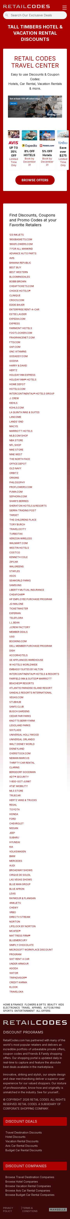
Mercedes (15, 860)
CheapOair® (17, 594)
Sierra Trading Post (22, 510)
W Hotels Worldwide (23, 664)
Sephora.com (18, 496)
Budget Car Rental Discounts (23, 1150)
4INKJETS (15, 902)
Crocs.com (16, 300)
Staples (14, 571)
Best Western (18, 272)
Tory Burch (17, 524)
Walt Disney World (22, 744)
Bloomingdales (19, 276)
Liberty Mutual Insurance (26, 589)
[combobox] (36, 15)
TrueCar (15, 795)
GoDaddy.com (18, 356)
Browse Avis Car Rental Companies (27, 1190)
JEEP (12, 832)
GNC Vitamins (17, 351)
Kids (61, 1004)
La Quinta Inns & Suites (24, 412)
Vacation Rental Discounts (21, 1141)
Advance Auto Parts (22, 253)
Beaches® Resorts (21, 683)
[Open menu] (64, 8)
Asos (12, 575)
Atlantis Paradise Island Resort (30, 688)
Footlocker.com (20, 332)
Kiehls (13, 402)
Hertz (13, 370)
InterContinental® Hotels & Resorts (34, 673)
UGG (12, 636)
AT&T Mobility (18, 786)
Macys (13, 426)
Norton (14, 921)
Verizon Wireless (20, 538)
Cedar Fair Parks (20, 716)
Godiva (13, 360)
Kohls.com (16, 407)
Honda (13, 814)
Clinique (14, 295)
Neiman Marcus (19, 758)
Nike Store (16, 449)
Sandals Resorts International (30, 692)
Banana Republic (20, 262)
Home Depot (17, 384)
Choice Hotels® (20, 290)
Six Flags (15, 730)
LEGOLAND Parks (19, 725)
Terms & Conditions (30, 1210)
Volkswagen (17, 851)
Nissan (13, 828)
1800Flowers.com (21, 244)
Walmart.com (18, 543)
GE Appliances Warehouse (26, 659)
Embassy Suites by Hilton (26, 669)
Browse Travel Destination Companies (29, 1177)
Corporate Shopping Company (25, 1108)
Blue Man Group (20, 884)
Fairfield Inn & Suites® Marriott (30, 678)
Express (14, 323)
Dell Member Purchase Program (30, 645)
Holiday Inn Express (22, 374)
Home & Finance (13, 1004)
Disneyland (16, 748)
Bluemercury (18, 940)
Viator (13, 973)
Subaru (14, 837)
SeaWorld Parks (20, 580)
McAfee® (15, 930)
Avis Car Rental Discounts (21, 1145)
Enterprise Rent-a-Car (24, 309)
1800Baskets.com (20, 239)
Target (14, 515)
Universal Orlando (22, 739)
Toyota (14, 809)
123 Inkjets (16, 234)
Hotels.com (17, 388)
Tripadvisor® (18, 977)
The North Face (19, 459)
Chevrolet (16, 823)
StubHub (15, 702)
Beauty (52, 1004)
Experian (15, 613)
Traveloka (16, 991)
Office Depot (18, 463)
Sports (8, 1010)
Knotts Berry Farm (22, 720)
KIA (11, 846)
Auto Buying (52, 1007)
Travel (25, 1007)
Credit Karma (18, 982)
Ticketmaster (18, 608)
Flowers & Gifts (35, 1004)
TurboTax (16, 533)
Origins (14, 477)
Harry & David (18, 365)
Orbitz (13, 473)
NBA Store (16, 440)
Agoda (13, 968)
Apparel (37, 1007)
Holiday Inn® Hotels (22, 379)
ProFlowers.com (20, 487)
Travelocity (17, 529)
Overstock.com (20, 753)
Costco (14, 552)
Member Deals (18, 631)
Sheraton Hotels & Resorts (28, 505)
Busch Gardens (19, 711)
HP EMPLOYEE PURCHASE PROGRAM (30, 599)
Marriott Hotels (20, 431)
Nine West (15, 454)
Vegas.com (16, 697)
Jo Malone (16, 603)
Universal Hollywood (24, 734)
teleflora (16, 617)
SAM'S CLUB (16, 706)
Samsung (15, 585)
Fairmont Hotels (20, 328)
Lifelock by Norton (22, 926)
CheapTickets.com (21, 286)
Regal (13, 804)
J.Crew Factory (19, 627)
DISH (12, 650)
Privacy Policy (8, 1210)
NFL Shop (15, 445)
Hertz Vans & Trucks (23, 800)
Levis (12, 893)
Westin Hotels (19, 547)
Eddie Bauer (16, 304)
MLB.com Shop (18, 435)
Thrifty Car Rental (22, 762)
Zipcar (13, 561)
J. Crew (14, 398)
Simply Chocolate (21, 945)
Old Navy (15, 468)
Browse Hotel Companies (21, 1181)
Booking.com (18, 641)
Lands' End (16, 421)
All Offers (43, 1010)
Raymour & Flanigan (22, 898)
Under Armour (19, 963)
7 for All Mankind (21, 248)
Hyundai (14, 842)
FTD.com (14, 342)
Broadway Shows (20, 870)
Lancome (15, 416)
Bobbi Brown (17, 281)
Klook (13, 987)
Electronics (11, 1007)
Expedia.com (17, 318)
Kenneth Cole (18, 557)
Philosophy (17, 482)
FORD (12, 818)
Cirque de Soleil (20, 874)
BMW (12, 856)
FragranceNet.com (22, 337)
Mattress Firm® (19, 935)
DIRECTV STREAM (19, 916)
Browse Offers (35, 180)
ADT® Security (19, 776)
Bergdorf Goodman (22, 772)
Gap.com (14, 346)
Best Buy (15, 267)
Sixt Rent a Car (19, 959)
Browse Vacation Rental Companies (28, 1186)
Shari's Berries (19, 501)
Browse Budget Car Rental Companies (29, 1194)
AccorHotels (18, 655)
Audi (12, 865)
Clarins (14, 767)
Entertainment (25, 1010)
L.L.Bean (14, 622)
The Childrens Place (22, 519)
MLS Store (16, 790)
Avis (11, 258)
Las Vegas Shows (20, 879)
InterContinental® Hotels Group (31, 393)
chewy (13, 907)
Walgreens (16, 566)
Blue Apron (16, 888)
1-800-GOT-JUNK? (20, 781)
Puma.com (16, 491)
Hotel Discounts (15, 1136)
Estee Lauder (18, 314)
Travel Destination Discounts (23, 1132)
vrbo (12, 912)
